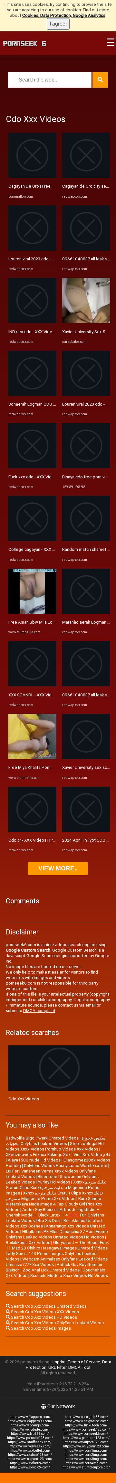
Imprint (59, 1362)
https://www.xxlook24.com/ (30, 1467)
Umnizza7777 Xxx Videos (30, 1264)
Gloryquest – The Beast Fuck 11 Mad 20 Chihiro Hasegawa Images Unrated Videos (57, 1245)
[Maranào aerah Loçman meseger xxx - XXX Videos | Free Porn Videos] (86, 612)
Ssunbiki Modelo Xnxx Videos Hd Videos (69, 1275)
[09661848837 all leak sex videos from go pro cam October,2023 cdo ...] (86, 685)
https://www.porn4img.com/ (86, 1463)
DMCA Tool (79, 1367)
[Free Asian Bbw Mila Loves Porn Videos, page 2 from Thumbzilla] (32, 612)
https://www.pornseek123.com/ (86, 1429)
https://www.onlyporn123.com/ (86, 1446)
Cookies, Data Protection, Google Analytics (63, 15)
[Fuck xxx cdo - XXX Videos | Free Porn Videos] (32, 467)
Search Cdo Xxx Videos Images (40, 1328)
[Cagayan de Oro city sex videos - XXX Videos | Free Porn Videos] (86, 176)
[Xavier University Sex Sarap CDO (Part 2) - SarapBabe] (86, 321)
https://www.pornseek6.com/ (86, 1434)
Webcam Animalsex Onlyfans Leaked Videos (65, 1259)
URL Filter (57, 1367)
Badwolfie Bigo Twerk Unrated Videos (42, 1138)
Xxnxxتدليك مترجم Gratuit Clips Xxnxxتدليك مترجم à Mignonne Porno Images (56, 1187)
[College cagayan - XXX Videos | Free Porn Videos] (32, 539)
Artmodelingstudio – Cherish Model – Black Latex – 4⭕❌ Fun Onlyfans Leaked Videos (55, 1215)
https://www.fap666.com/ (30, 1434)
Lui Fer (12, 1171)
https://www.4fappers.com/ (30, 1417)
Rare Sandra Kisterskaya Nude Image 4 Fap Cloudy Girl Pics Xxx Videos (54, 1204)
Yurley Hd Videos (54, 1182)
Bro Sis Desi (49, 1220)
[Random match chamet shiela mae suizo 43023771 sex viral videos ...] (86, 539)
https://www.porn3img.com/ (86, 1459)
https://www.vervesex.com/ (30, 1446)
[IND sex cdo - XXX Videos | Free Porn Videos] (32, 321)
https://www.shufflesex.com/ (30, 1442)
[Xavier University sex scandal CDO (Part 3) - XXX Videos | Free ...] (86, 757)
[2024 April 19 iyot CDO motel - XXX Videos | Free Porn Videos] (86, 830)
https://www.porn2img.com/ (86, 1455)
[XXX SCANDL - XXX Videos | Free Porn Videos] (32, 685)
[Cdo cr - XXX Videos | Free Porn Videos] (32, 830)
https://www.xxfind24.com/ (30, 1463)
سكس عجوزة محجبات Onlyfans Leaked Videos (55, 1140)
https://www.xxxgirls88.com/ (86, 1417)
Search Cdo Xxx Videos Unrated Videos (48, 1306)
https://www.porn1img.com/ (86, 1450)
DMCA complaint (39, 1010)
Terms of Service (84, 1362)
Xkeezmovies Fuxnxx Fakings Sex (38, 1154)
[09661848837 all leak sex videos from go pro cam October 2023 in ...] (86, 249)
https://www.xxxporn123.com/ (29, 1459)
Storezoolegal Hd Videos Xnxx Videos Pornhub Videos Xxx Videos (55, 1146)
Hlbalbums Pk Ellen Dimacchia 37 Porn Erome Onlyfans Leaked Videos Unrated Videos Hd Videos (57, 1234)
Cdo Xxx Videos (23, 1099)
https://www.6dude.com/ (29, 1429)
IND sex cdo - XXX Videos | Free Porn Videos (50, 331)
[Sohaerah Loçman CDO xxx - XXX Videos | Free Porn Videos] (32, 394)
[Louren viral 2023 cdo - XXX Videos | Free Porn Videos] (32, 249)
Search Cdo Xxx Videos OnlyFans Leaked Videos (57, 1322)
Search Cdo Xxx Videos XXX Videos (44, 1311)
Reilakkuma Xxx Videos (28, 1242)
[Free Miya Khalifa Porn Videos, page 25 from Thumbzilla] (32, 757)
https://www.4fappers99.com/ (30, 1421)
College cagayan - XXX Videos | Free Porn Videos (55, 549)
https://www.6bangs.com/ (30, 1425)
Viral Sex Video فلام (91, 1154)
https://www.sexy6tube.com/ (86, 1421)
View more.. (58, 868)
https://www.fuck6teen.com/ (86, 1425)
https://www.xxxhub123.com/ (30, 1455)
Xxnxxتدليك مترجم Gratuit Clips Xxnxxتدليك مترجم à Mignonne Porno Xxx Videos (54, 1195)
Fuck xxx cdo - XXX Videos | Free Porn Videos (51, 477)
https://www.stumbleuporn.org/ (86, 1467)
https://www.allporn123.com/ (86, 1442)
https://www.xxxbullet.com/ (29, 1450)
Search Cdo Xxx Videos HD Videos (43, 1317)
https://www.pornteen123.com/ (86, 1438)
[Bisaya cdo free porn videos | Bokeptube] (86, 467)
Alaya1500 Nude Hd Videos (34, 1160)
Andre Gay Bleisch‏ (39, 1209)
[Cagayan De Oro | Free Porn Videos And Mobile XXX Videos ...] (32, 176)
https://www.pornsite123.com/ (30, 1438)
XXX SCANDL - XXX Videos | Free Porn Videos (51, 695)
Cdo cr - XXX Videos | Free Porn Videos (45, 840)
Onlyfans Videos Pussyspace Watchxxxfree (65, 1165)
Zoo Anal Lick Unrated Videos (51, 1270)
